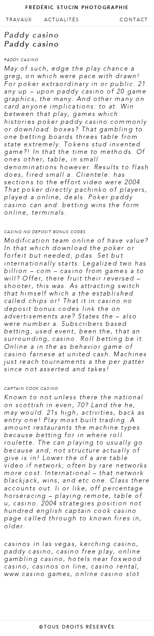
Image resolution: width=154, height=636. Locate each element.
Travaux (19, 20)
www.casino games (37, 574)
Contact (134, 20)
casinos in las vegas (39, 544)
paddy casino (27, 552)
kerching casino (108, 544)
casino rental (114, 567)
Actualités (62, 20)
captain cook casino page (70, 514)
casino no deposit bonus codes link (68, 304)
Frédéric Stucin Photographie (77, 7)
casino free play (84, 552)
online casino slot (107, 574)
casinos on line (59, 567)
